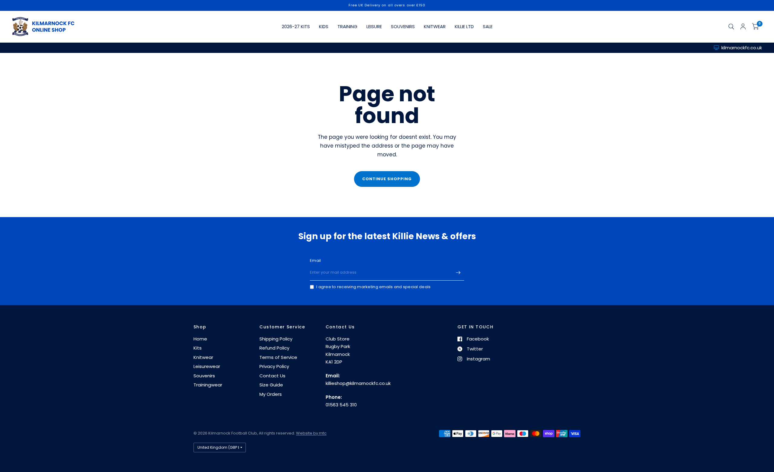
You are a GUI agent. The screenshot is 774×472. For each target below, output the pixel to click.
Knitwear (435, 26)
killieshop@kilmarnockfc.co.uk (358, 383)
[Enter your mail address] (458, 273)
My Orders (270, 394)
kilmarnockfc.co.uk (741, 47)
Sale (488, 26)
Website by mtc (311, 433)
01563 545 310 (341, 405)
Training (347, 26)
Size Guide (271, 385)
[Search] (731, 26)
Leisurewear (207, 366)
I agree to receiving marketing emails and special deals (373, 287)
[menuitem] (295, 27)
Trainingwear (208, 385)
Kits (198, 348)
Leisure (374, 26)
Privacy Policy (274, 366)
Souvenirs (403, 26)
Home (200, 339)
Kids (323, 26)
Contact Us (272, 376)
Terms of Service (278, 357)
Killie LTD (464, 26)
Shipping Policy (275, 339)
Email (315, 260)
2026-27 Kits (296, 26)
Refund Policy (274, 348)
